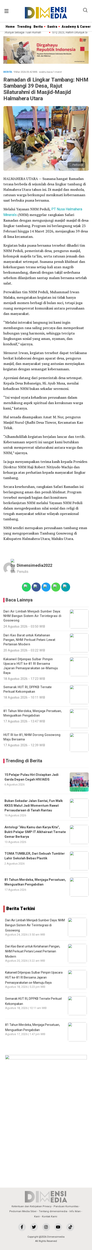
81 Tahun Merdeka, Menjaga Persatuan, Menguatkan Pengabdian (35, 882)
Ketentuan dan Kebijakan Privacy (31, 1206)
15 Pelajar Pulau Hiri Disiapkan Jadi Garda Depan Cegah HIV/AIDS (31, 777)
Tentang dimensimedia (53, 1211)
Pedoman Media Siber (23, 1211)
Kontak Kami (49, 1216)
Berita (38, 26)
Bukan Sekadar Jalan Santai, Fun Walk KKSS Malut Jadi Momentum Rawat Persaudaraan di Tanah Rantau (33, 806)
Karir (37, 1216)
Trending (24, 26)
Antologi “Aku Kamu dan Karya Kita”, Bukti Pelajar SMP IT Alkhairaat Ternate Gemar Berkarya (35, 832)
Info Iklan (75, 1211)
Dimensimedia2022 (34, 565)
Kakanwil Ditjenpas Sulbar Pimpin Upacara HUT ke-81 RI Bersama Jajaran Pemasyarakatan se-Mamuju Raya (34, 977)
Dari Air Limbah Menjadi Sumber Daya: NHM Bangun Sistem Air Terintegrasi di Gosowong (35, 925)
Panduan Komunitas (66, 1206)
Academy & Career (76, 26)
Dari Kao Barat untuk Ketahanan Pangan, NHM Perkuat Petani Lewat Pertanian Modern (32, 951)
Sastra (52, 26)
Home (10, 26)
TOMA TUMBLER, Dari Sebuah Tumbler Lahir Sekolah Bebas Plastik (34, 856)
